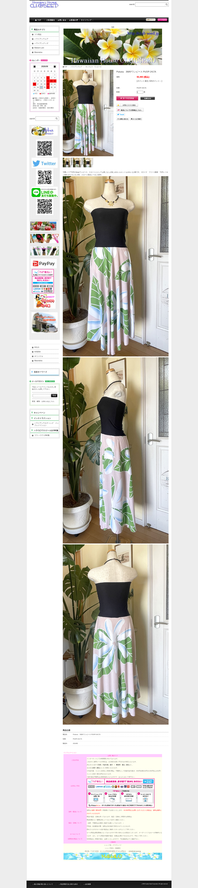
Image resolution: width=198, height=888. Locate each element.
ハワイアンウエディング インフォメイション (46, 424)
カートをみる (162, 19)
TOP (39, 20)
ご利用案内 (50, 20)
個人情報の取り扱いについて (43, 884)
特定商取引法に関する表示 (69, 884)
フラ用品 (37, 34)
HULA (36, 347)
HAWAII (37, 352)
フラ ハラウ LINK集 (42, 435)
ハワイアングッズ (41, 43)
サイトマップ (86, 20)
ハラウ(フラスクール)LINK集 (46, 430)
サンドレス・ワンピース (93, 67)
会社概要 (88, 884)
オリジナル (38, 356)
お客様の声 (73, 20)
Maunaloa (38, 52)
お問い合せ (62, 20)
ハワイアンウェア (76, 67)
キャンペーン (39, 413)
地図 (112, 27)
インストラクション (42, 418)
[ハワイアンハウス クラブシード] (44, 7)
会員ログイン (150, 19)
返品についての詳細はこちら (131, 110)
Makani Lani (39, 48)
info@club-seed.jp (135, 851)
